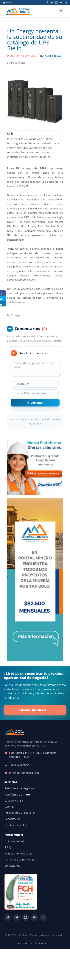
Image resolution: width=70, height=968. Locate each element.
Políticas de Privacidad (18, 853)
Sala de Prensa (13, 800)
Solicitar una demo (32, 710)
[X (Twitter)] (52, 2)
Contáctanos (12, 865)
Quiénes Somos (14, 841)
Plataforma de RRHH (17, 794)
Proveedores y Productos (19, 812)
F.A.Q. (8, 847)
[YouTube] (61, 2)
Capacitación (12, 819)
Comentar (37, 402)
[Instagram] (56, 2)
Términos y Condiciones (19, 859)
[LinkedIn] (66, 2)
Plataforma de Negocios (19, 788)
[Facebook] (47, 2)
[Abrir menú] (61, 11)
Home (9, 3)
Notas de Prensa (50, 55)
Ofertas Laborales (15, 825)
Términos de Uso (42, 943)
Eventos (9, 806)
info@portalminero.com (24, 773)
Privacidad (23, 943)
